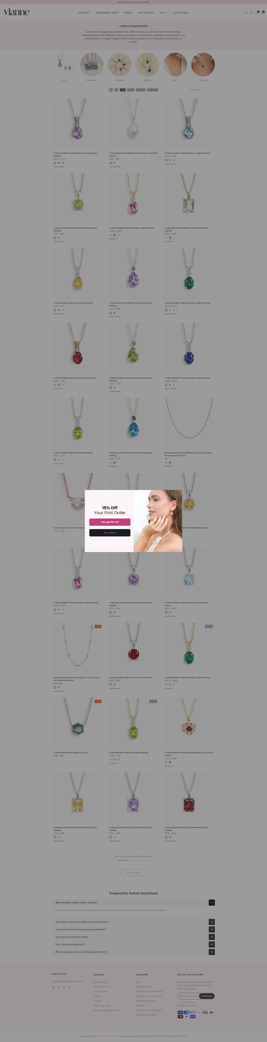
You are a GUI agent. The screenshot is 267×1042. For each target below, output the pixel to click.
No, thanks (110, 532)
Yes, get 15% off (110, 522)
